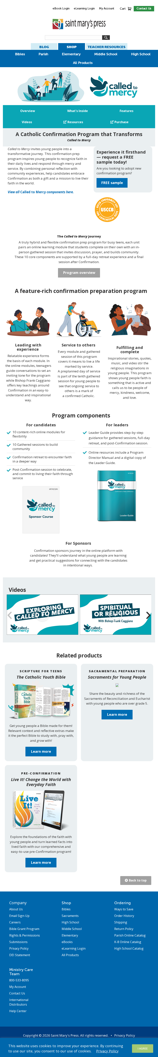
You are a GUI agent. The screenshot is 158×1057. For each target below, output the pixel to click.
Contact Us (144, 8)
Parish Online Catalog (130, 935)
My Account (106, 8)
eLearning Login (84, 8)
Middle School (105, 54)
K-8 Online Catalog (127, 942)
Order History (124, 916)
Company (18, 902)
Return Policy (123, 929)
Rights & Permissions (24, 935)
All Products (82, 63)
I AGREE (143, 1048)
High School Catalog (129, 948)
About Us (16, 909)
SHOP (71, 47)
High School (140, 54)
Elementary (71, 54)
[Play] (42, 615)
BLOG (44, 47)
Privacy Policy (107, 1051)
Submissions (18, 942)
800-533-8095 (19, 980)
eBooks (67, 942)
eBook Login (61, 8)
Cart (123, 8)
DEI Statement (19, 955)
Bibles (20, 54)
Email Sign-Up (19, 916)
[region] (79, 1047)
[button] (9, 615)
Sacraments (70, 916)
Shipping (120, 922)
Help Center (18, 1011)
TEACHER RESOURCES (106, 47)
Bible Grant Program (24, 929)
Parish (43, 54)
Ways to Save (123, 909)
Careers (15, 922)
